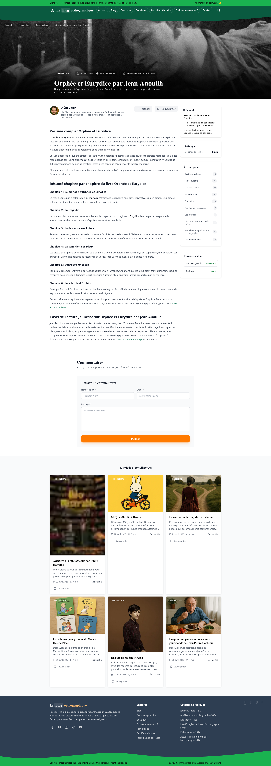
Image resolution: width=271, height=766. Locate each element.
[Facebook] (52, 727)
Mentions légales (119, 762)
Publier (135, 438)
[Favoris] (218, 10)
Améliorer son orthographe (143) (198, 715)
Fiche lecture (42, 25)
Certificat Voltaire (161, 10)
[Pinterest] (59, 727)
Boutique (141, 10)
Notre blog (24, 25)
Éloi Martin (70, 107)
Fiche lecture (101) (190, 732)
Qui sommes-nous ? (187, 10)
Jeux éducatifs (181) (190, 710)
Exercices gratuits (146, 715)
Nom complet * (88, 389)
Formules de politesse (148, 737)
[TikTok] (73, 727)
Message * (86, 404)
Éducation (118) (188, 719)
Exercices (126, 10)
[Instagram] (66, 727)
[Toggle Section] (184, 124)
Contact (207, 10)
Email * (140, 389)
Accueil (102, 10)
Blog (113, 10)
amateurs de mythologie (129, 339)
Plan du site (143, 728)
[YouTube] (80, 727)
